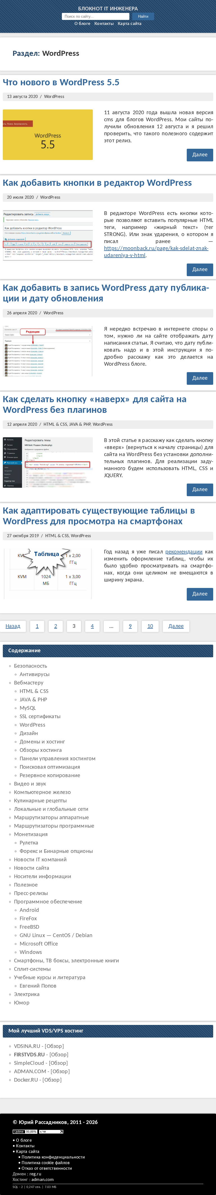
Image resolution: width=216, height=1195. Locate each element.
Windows (31, 952)
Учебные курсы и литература (50, 978)
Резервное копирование (50, 776)
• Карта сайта (26, 1152)
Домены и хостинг (42, 742)
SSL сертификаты (40, 717)
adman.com (43, 1180)
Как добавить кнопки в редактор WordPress (97, 183)
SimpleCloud (29, 1063)
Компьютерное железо (42, 792)
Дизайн (29, 733)
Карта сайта (129, 24)
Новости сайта (32, 868)
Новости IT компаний (40, 860)
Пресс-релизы (31, 893)
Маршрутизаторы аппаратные (51, 818)
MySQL (28, 708)
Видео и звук (30, 784)
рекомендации (183, 552)
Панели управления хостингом (58, 759)
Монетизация (31, 834)
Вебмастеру (28, 683)
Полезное (26, 885)
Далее (200, 155)
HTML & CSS (55, 424)
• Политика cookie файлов (44, 1163)
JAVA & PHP (79, 424)
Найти (143, 16)
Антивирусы (35, 674)
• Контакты (24, 1146)
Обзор (54, 1046)
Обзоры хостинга (41, 750)
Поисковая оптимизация (50, 767)
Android (29, 910)
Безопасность (30, 666)
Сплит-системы (32, 969)
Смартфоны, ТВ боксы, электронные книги (66, 961)
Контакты (104, 24)
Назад (13, 626)
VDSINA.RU (27, 1046)
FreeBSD (29, 927)
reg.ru (35, 1174)
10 (150, 626)
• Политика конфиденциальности (51, 1157)
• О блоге (22, 1140)
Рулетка (29, 843)
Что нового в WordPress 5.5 (61, 83)
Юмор (22, 1003)
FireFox (28, 919)
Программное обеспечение (48, 902)
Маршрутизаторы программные (54, 826)
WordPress (54, 97)
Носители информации (42, 877)
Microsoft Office (39, 944)
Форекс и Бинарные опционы (56, 851)
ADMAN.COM (30, 1072)
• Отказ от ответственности (45, 1168)
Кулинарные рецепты (40, 801)
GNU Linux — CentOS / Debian (56, 935)
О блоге (82, 24)
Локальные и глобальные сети (51, 809)
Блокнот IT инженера (108, 9)
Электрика (27, 994)
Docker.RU (26, 1080)
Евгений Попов (38, 986)
